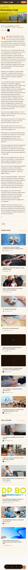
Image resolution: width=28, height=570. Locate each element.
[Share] (20, 566)
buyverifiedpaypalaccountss (11, 26)
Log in (18, 2)
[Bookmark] (16, 566)
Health (5, 5)
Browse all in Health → (21, 420)
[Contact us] (24, 567)
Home (2, 5)
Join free (23, 2)
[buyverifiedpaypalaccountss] (2, 26)
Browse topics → (22, 230)
